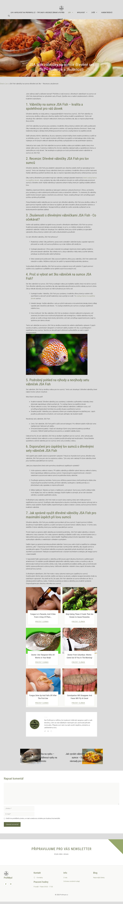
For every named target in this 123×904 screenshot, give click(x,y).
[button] (9, 15)
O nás (65, 877)
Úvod (2, 84)
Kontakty (40, 877)
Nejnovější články (99, 877)
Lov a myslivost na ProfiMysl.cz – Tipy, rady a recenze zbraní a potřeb (37, 12)
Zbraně (60, 19)
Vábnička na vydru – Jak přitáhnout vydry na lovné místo (46, 757)
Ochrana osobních (69, 881)
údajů (78, 881)
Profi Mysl (70, 74)
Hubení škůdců (106, 12)
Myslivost (81, 12)
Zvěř (93, 12)
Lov (69, 12)
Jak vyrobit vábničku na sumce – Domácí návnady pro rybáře (77, 757)
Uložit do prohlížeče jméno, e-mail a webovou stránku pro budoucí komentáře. (33, 818)
